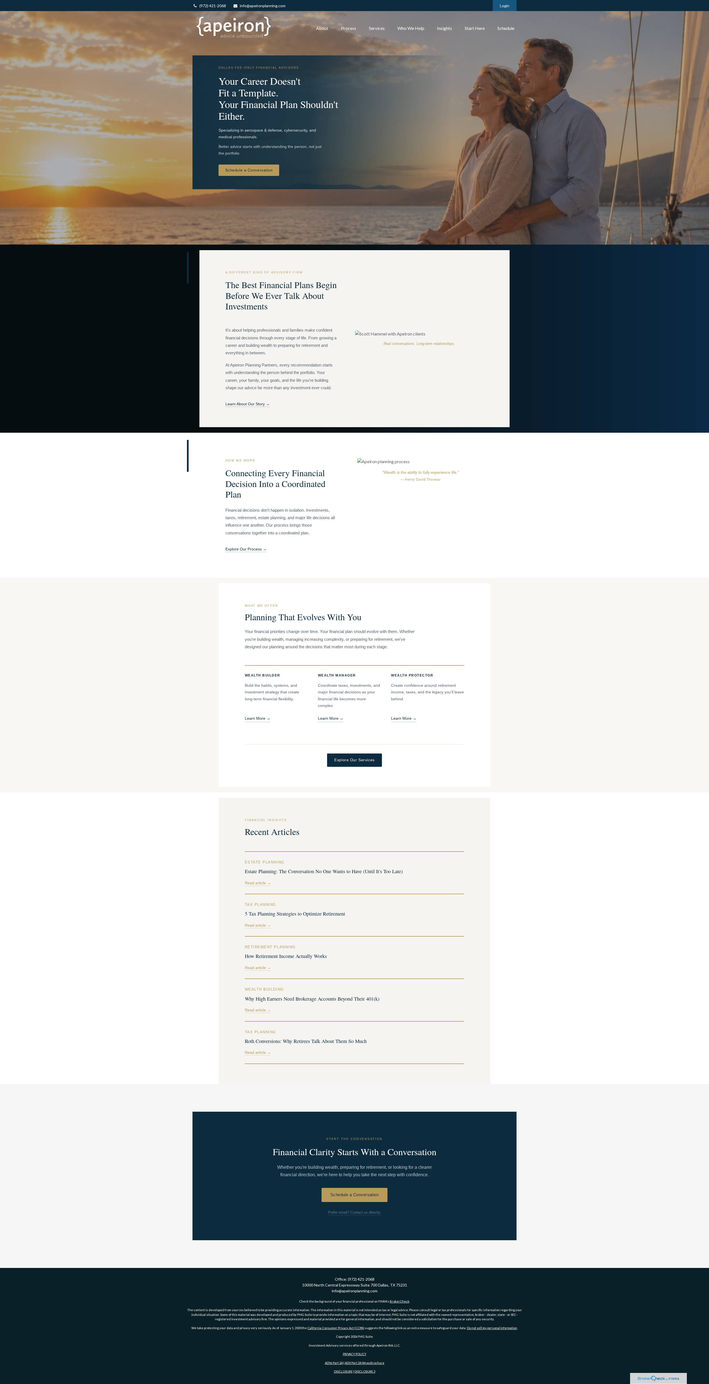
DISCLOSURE (343, 1371)
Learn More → (257, 718)
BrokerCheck (399, 1301)
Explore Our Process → (246, 549)
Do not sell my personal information (492, 1328)
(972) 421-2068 (212, 5)
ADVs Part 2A (334, 1363)
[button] (322, 28)
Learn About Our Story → (247, 404)
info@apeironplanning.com (263, 5)
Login (504, 5)
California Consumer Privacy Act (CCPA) (335, 1328)
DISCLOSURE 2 (364, 1371)
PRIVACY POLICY (354, 1354)
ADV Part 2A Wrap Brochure (364, 1363)
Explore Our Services (354, 760)
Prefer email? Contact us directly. (354, 1212)
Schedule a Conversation (249, 170)
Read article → (258, 883)
